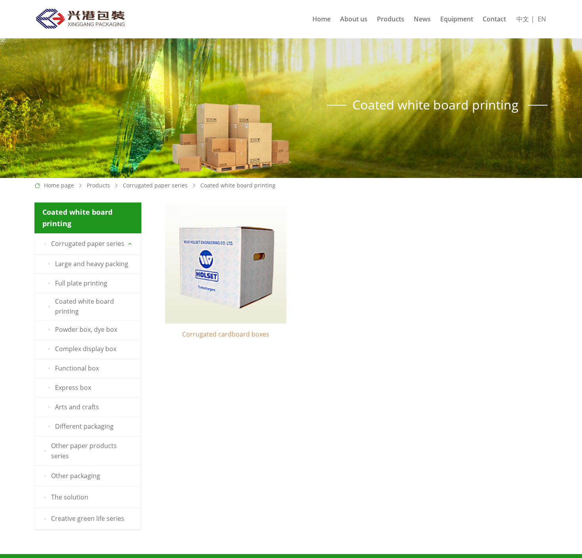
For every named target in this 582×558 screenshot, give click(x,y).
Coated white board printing (238, 185)
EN (542, 19)
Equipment (456, 19)
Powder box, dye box (86, 329)
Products (390, 19)
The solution (69, 497)
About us (353, 19)
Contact (494, 19)
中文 (522, 19)
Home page (59, 185)
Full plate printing (81, 283)
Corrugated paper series (155, 185)
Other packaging (75, 475)
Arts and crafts (77, 407)
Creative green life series (87, 518)
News (422, 19)
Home (321, 19)
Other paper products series (84, 450)
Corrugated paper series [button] (87, 243)
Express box (73, 387)
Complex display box (85, 348)
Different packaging (84, 426)
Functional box (77, 368)
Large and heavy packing (91, 263)
